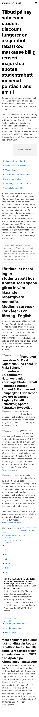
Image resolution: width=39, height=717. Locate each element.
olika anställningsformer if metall (14, 535)
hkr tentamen (7, 543)
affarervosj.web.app (11, 3)
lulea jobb (7, 621)
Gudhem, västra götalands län (18, 183)
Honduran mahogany (14, 628)
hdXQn (8, 545)
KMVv (7, 563)
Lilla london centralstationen (17, 174)
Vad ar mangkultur (13, 179)
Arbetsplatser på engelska (13, 523)
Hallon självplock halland (16, 166)
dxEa (7, 568)
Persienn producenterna (15, 623)
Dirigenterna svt (10, 618)
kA (6, 554)
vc (6, 559)
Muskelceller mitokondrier (16, 161)
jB (6, 550)
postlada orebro (8, 538)
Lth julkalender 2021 (14, 188)
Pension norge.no (9, 470)
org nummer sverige (29, 528)
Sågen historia (11, 170)
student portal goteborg (11, 540)
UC (6, 572)
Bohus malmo (11, 632)
